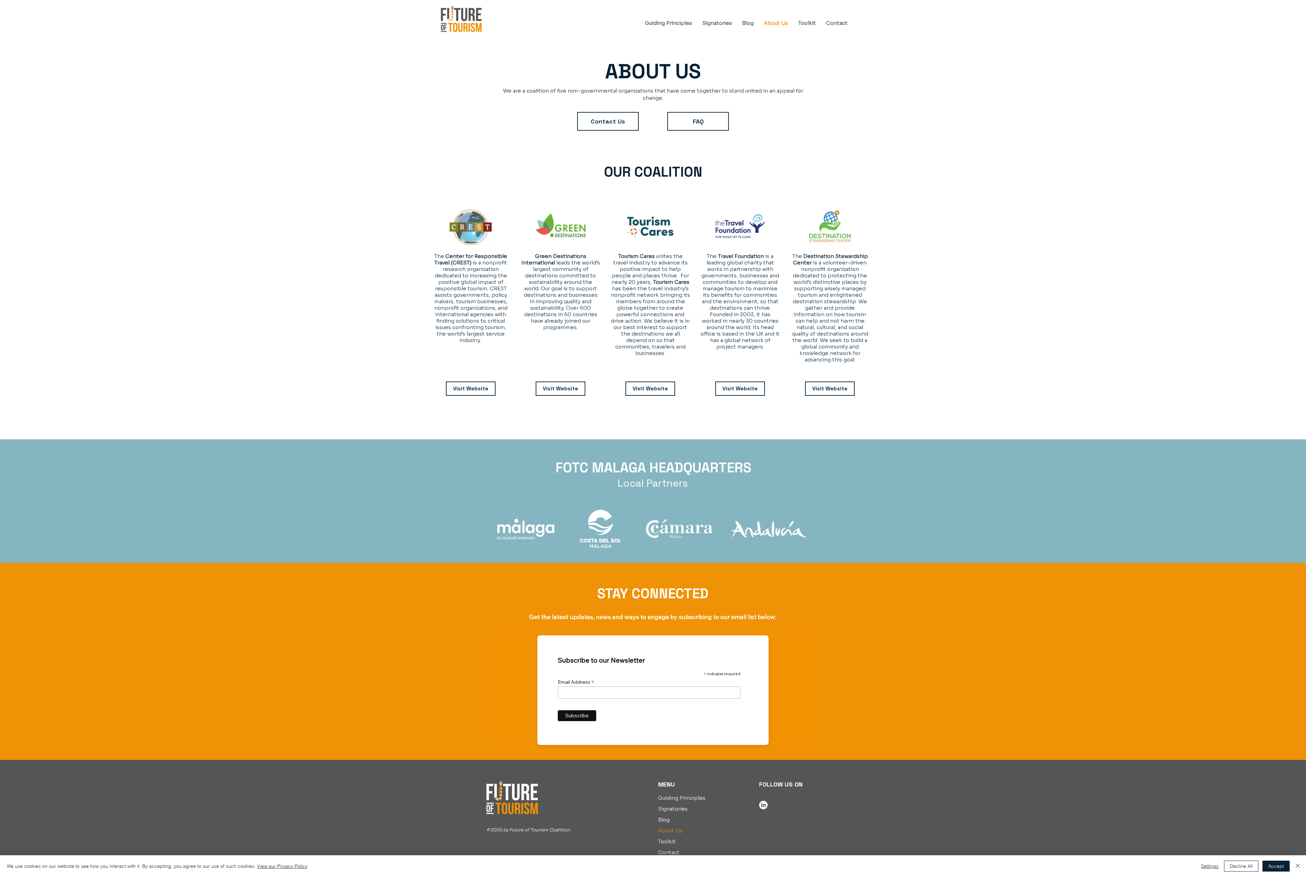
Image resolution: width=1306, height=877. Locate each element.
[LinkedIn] (763, 805)
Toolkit (667, 841)
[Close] (1298, 866)
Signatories (673, 809)
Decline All (1241, 866)
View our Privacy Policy (282, 866)
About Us (670, 830)
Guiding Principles (681, 798)
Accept (1276, 866)
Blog (664, 819)
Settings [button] (1210, 866)
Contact (669, 852)
